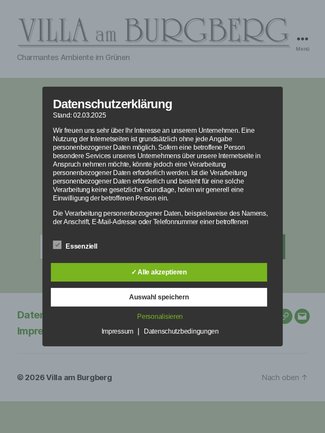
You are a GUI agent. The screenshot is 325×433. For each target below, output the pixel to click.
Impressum (118, 331)
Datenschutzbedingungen (181, 331)
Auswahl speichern (159, 297)
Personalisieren (160, 316)
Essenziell (82, 246)
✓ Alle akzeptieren (159, 272)
